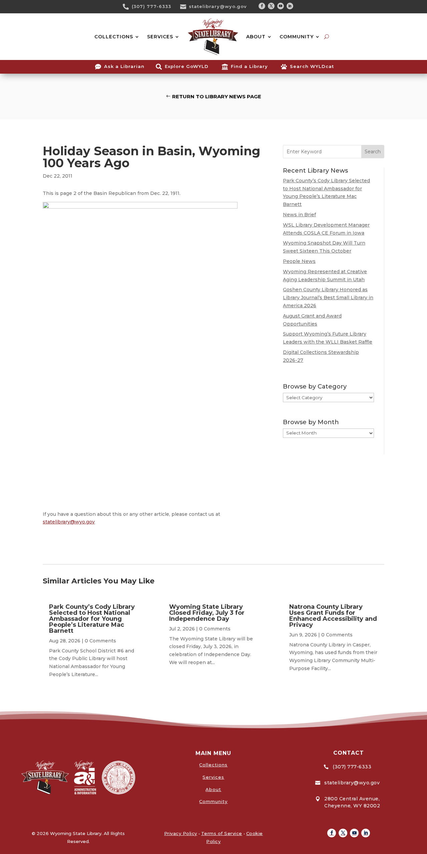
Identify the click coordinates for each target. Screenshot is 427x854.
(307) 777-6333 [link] (151, 6)
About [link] (213, 789)
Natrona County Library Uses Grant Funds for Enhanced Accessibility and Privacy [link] (333, 615)
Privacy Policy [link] (180, 833)
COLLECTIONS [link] (113, 37)
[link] (128, 7)
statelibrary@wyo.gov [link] (218, 6)
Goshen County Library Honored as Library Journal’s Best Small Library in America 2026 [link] (328, 298)
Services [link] (213, 777)
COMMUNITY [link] (297, 37)
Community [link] (213, 801)
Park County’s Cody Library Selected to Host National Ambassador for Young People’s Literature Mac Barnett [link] (92, 618)
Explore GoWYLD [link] (186, 66)
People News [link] (299, 261)
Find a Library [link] (249, 66)
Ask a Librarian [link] (124, 66)
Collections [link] (213, 764)
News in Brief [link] (299, 215)
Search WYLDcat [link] (312, 66)
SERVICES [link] (160, 37)
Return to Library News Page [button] (216, 96)
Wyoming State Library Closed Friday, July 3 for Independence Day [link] (207, 612)
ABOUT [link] (256, 37)
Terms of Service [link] (221, 833)
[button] (262, 6)
